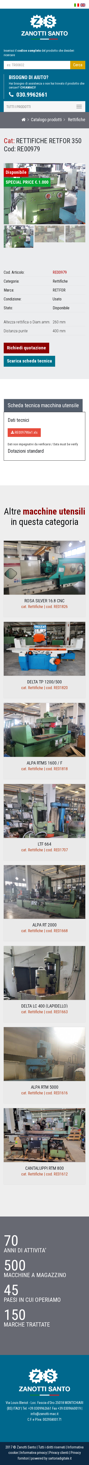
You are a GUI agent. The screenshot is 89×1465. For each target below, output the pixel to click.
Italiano (76, 5)
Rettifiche (76, 119)
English (82, 5)
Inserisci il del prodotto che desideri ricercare (39, 53)
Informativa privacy (33, 1453)
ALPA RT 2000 (44, 924)
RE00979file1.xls (26, 432)
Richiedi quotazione (26, 348)
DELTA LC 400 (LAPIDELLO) (44, 1006)
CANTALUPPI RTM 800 (44, 1168)
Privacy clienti (58, 1453)
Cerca (77, 65)
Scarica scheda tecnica (29, 361)
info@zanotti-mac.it (45, 1414)
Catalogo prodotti (46, 119)
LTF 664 (44, 844)
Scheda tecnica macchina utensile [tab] (43, 405)
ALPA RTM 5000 (44, 1087)
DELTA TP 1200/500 (44, 681)
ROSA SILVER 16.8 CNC (44, 600)
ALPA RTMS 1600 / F (44, 763)
